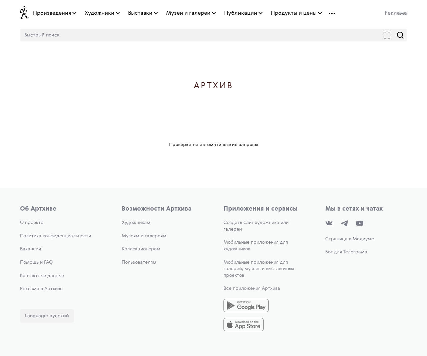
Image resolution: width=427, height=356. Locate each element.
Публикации (240, 13)
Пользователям (139, 262)
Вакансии (30, 249)
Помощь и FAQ (36, 262)
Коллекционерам (141, 249)
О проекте (31, 222)
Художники (99, 13)
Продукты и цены (294, 13)
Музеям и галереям (144, 236)
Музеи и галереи (188, 13)
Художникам (136, 222)
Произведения (52, 13)
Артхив (214, 86)
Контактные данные (42, 275)
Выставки (140, 13)
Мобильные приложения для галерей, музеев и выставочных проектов (259, 269)
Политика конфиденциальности (55, 236)
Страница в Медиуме (349, 239)
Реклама (396, 13)
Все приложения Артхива (252, 288)
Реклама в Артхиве (41, 288)
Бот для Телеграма (346, 252)
